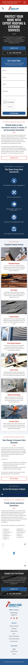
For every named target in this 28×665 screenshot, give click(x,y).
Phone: (4, 84)
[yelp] (14, 618)
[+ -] (14, 555)
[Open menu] (24, 2)
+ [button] (3, 544)
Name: (4, 70)
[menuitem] (14, 626)
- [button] (3, 546)
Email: (4, 77)
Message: (5, 91)
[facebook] (11, 618)
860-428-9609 (14, 612)
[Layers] (25, 544)
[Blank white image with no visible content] (3, 9)
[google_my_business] (17, 618)
